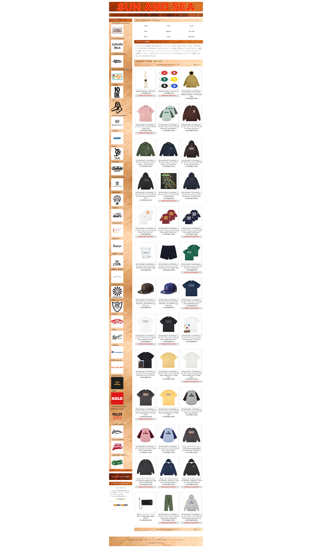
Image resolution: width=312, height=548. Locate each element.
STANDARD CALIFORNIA (151, 20)
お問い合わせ (197, 15)
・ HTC (113, 300)
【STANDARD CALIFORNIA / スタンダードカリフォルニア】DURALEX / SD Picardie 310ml (145, 266)
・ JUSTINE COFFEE (117, 424)
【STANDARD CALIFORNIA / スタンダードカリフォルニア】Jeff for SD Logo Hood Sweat (191, 162)
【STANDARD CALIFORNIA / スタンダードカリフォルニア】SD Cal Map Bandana (168, 194)
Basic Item (191, 36)
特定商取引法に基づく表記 (135, 539)
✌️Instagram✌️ (120, 499)
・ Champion (114, 345)
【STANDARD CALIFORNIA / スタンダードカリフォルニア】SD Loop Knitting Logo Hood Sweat (191, 516)
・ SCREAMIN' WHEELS (119, 455)
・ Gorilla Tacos (115, 285)
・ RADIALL (115, 131)
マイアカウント (188, 15)
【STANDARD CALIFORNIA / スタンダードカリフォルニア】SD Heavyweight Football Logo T (168, 230)
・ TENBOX (114, 85)
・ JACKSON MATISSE (118, 54)
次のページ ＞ (197, 64)
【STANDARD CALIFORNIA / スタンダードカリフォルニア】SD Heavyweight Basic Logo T (191, 301)
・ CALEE (114, 146)
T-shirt (146, 26)
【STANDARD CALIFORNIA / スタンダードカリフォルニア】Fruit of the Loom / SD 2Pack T (191, 337)
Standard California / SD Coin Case (168, 91)
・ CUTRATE (115, 162)
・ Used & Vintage (116, 376)
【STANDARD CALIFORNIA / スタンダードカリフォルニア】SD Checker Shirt (145, 126)
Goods (169, 36)
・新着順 (159, 61)
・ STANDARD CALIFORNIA (120, 23)
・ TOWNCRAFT (116, 223)
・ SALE (113, 391)
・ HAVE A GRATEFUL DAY (120, 69)
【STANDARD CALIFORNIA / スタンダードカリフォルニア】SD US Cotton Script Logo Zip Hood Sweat (145, 195)
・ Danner (114, 329)
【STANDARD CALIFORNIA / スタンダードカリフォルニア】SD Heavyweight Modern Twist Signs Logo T (145, 411)
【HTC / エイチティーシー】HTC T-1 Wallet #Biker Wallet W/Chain (145, 516)
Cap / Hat (191, 31)
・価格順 (154, 61)
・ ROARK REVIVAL (117, 177)
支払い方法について (149, 539)
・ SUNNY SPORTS (117, 269)
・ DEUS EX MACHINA (118, 115)
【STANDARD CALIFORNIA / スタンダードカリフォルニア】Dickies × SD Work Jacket (145, 162)
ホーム (181, 15)
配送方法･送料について (163, 539)
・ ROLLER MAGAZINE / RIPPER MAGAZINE (119, 408)
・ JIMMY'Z (114, 208)
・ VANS (113, 314)
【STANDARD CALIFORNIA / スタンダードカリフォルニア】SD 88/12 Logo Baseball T (191, 411)
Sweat (191, 26)
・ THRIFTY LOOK (117, 254)
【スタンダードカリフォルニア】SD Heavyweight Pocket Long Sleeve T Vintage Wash (145, 480)
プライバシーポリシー (178, 539)
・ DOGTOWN (115, 192)
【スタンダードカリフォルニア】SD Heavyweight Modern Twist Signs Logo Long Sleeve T (191, 448)
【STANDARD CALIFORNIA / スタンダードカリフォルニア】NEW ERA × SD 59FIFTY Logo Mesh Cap (145, 302)
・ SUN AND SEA (116, 360)
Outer (145, 31)
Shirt (168, 26)
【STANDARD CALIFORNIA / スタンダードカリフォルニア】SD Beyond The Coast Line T (145, 230)
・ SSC (113, 100)
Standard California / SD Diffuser (145, 91)
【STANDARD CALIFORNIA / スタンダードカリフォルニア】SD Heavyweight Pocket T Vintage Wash (168, 374)
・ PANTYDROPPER (117, 440)
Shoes (145, 36)
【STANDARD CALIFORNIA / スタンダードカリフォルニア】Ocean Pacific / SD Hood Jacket (191, 194)
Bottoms (168, 31)
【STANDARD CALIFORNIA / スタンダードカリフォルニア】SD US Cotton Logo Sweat (191, 126)
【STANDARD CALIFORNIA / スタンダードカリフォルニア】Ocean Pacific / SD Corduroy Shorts (168, 266)
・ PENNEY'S (115, 238)
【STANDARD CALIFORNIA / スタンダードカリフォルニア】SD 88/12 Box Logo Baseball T (168, 126)
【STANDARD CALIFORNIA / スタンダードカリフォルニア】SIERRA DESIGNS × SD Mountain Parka (191, 93)
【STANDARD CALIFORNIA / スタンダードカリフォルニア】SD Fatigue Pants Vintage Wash (168, 516)
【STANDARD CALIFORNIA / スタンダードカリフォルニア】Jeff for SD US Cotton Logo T (191, 266)
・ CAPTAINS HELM (117, 38)
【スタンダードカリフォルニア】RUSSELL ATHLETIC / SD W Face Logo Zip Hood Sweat (168, 480)
